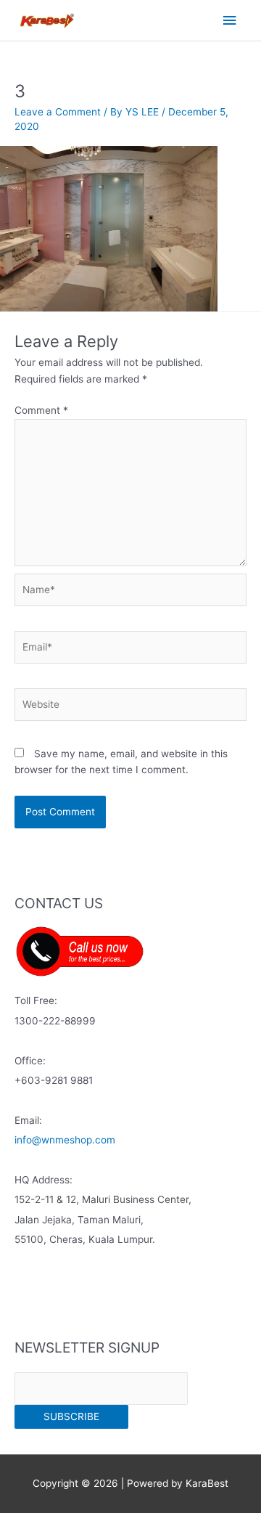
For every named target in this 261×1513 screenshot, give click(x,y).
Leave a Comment (57, 112)
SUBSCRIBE (71, 1416)
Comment (41, 410)
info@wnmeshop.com (64, 1140)
